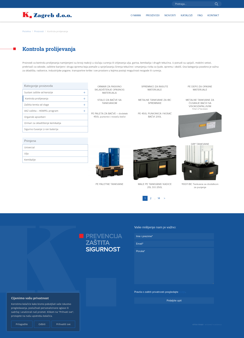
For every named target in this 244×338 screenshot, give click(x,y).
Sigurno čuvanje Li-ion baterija (41, 129)
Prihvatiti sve (63, 324)
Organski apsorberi (35, 116)
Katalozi (187, 15)
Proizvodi (153, 15)
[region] (43, 312)
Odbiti (42, 324)
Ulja (26, 153)
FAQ (200, 15)
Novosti (170, 15)
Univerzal (29, 147)
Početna (26, 31)
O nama (136, 15)
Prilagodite (22, 324)
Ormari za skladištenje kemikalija (42, 123)
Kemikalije (30, 159)
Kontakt (213, 15)
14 (159, 198)
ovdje (182, 292)
